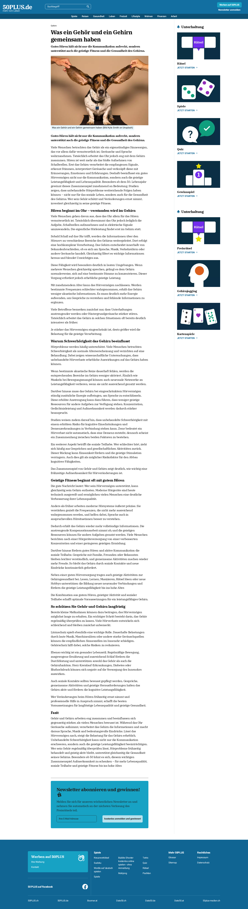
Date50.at (179, 900)
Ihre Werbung (37, 862)
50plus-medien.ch (211, 900)
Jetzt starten (186, 67)
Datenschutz (203, 862)
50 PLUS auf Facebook (40, 887)
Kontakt (35, 867)
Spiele (97, 853)
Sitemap (172, 862)
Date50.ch (121, 900)
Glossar (172, 857)
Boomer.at (92, 900)
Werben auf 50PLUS (229, 5)
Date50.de (150, 900)
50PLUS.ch (33, 900)
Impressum (202, 857)
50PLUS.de (63, 900)
